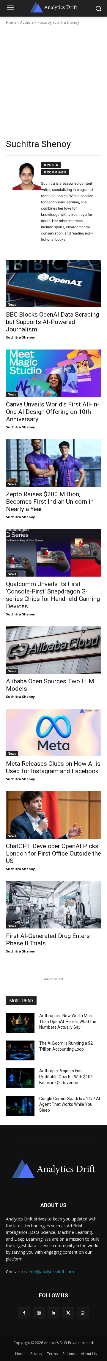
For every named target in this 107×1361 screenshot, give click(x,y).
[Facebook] (24, 1313)
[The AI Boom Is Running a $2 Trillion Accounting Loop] (20, 1050)
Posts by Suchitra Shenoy (58, 22)
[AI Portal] (53, 1169)
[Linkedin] (53, 1313)
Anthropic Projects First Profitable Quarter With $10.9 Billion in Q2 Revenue (66, 1076)
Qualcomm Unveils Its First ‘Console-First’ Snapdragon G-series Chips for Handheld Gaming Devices (53, 595)
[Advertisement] (53, 81)
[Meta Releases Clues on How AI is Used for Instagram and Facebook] (53, 732)
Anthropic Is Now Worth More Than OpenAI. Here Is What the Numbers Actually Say (67, 1021)
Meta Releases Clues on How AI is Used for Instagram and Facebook (53, 767)
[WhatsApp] (83, 1313)
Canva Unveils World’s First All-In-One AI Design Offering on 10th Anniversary (52, 412)
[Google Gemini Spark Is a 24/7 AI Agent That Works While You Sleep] (20, 1106)
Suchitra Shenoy (20, 337)
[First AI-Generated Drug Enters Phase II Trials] (53, 904)
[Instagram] (39, 1313)
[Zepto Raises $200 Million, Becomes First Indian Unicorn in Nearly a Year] (53, 463)
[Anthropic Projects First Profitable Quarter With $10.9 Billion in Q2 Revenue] (20, 1078)
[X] (68, 1313)
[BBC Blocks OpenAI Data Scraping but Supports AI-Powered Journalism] (53, 283)
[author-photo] (26, 203)
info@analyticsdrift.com (51, 1271)
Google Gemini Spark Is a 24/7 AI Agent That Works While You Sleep (69, 1104)
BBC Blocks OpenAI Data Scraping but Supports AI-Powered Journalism (52, 322)
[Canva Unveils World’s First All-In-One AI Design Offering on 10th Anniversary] (53, 373)
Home (11, 22)
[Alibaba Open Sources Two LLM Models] (53, 650)
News (12, 304)
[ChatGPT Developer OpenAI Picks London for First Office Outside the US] (53, 815)
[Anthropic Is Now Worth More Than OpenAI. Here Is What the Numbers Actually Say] (20, 1023)
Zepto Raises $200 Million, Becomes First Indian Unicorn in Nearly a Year (50, 502)
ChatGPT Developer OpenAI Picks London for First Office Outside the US (53, 853)
